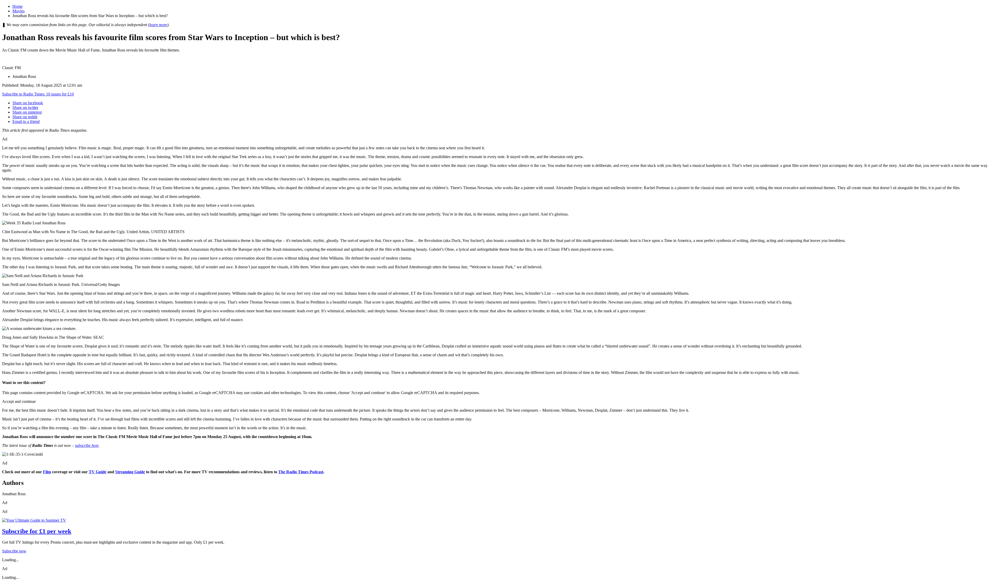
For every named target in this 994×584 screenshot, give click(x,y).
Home (17, 6)
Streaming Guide (130, 472)
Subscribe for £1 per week (36, 531)
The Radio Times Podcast (300, 472)
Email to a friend (26, 121)
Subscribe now (14, 551)
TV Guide (97, 472)
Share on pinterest (27, 112)
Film (47, 472)
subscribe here (87, 445)
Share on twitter (25, 107)
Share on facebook (27, 103)
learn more (158, 25)
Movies (18, 11)
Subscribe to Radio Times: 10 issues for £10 (38, 94)
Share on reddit (24, 117)
